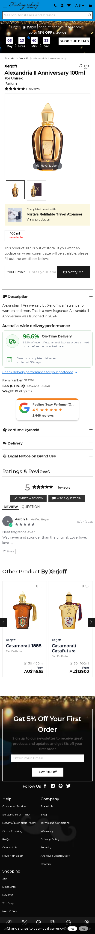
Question (31, 507)
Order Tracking (12, 831)
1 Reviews (33, 88)
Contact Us (9, 847)
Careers (45, 864)
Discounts (8, 886)
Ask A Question (69, 498)
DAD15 (31, 27)
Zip (4, 878)
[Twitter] (87, 67)
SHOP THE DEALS (74, 41)
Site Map (8, 903)
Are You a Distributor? (55, 855)
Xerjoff (23, 58)
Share (10, 551)
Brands (9, 58)
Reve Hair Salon (12, 855)
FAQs (6, 839)
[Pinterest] (61, 786)
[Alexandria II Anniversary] (15, 189)
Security (46, 847)
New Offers (9, 911)
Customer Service (14, 806)
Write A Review (31, 498)
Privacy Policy (50, 839)
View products (38, 219)
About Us (47, 806)
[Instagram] (53, 786)
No (83, 928)
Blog (44, 814)
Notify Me (75, 272)
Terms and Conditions (55, 822)
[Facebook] (81, 67)
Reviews (7, 894)
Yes (72, 928)
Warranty (47, 831)
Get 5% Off (47, 772)
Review (11, 507)
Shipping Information (16, 814)
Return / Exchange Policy (19, 822)
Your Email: (16, 272)
